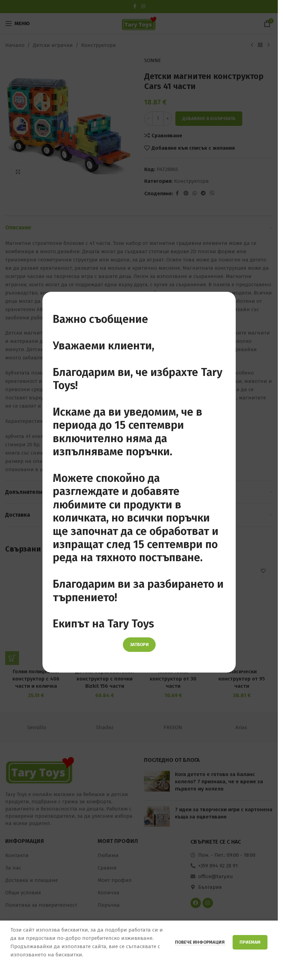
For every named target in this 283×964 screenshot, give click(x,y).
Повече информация (200, 942)
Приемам (250, 942)
